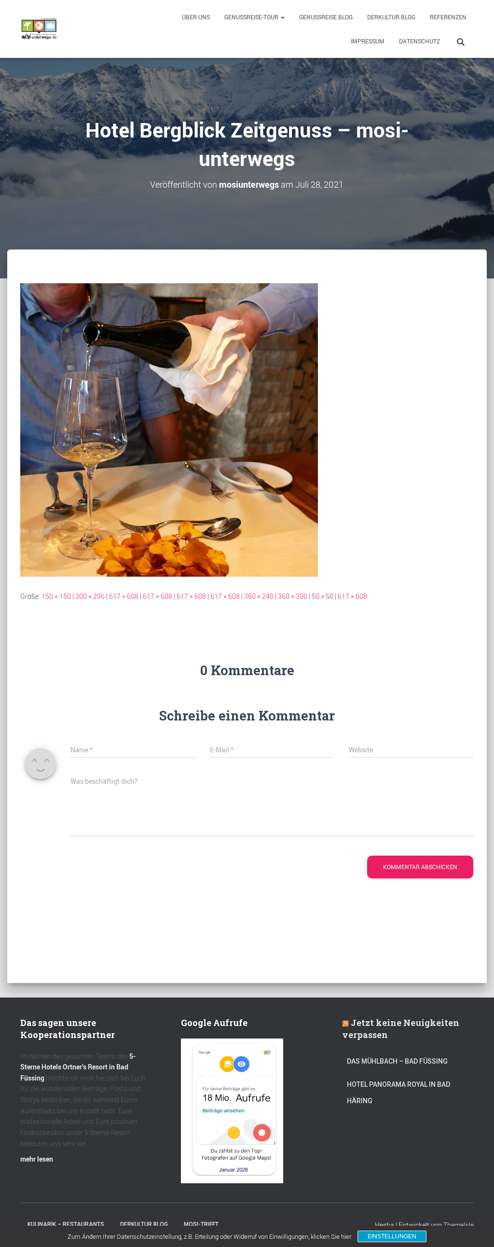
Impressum (367, 41)
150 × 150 (56, 596)
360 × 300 (292, 596)
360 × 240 (259, 596)
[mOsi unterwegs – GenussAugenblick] (39, 29)
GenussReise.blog (326, 17)
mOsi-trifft (201, 1224)
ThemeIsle (458, 1225)
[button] (282, 17)
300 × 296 (90, 596)
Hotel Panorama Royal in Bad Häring (398, 1093)
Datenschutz (419, 41)
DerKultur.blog (391, 17)
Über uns (196, 17)
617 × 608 (123, 596)
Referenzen (448, 17)
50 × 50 (322, 596)
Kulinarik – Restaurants (65, 1224)
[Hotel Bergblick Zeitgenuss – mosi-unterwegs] (169, 428)
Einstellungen (392, 1236)
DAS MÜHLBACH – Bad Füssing (397, 1061)
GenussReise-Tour (252, 17)
